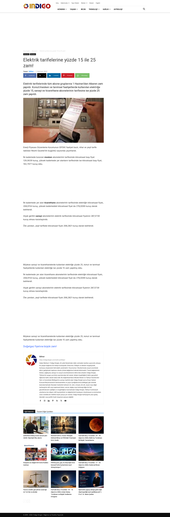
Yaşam (73, 9)
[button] (144, 9)
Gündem (61, 9)
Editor (31, 71)
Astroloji (118, 9)
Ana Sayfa (26, 51)
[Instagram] (45, 400)
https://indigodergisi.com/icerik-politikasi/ (52, 360)
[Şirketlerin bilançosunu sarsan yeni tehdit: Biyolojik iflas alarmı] (35, 425)
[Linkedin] (49, 400)
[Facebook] (41, 400)
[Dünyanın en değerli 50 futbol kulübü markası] (35, 452)
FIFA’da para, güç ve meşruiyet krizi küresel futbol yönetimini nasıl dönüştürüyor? (63, 465)
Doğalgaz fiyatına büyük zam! (40, 346)
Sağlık (106, 9)
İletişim (91, 3)
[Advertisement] (85, 31)
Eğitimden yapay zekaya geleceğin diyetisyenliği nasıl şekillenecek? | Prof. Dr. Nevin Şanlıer (90, 492)
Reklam (83, 3)
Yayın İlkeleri (75, 3)
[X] (62, 400)
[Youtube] (66, 400)
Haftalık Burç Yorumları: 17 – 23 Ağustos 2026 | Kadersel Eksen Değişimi (89, 465)
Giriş (57, 3)
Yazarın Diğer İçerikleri (45, 412)
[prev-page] (24, 501)
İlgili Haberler (29, 412)
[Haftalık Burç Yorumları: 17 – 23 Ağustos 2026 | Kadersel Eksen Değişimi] (91, 452)
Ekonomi (34, 51)
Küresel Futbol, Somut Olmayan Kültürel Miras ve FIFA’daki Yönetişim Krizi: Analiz (63, 438)
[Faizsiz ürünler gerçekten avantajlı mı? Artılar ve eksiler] (35, 479)
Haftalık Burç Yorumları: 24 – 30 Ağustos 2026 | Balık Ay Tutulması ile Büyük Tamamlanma (90, 438)
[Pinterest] (54, 400)
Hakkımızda (64, 3)
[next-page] (28, 501)
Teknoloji (93, 9)
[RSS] (58, 400)
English (98, 3)
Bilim (83, 9)
